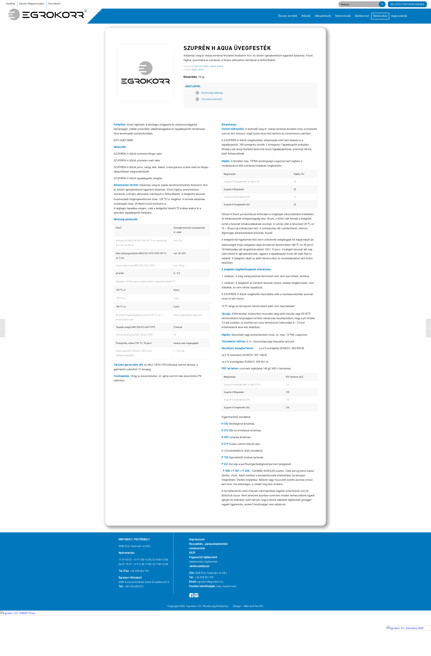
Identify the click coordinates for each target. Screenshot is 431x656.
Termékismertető (211, 99)
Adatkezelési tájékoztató (203, 561)
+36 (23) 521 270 (204, 577)
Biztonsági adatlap (212, 92)
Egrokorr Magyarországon (31, 3)
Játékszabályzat (199, 566)
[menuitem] (288, 16)
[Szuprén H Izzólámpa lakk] (2, 328)
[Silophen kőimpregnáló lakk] (428, 328)
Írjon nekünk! (54, 3)
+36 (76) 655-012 (134, 586)
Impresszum (197, 539)
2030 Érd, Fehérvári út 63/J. (135, 546)
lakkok (201, 69)
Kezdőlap (10, 3)
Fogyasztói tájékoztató (203, 557)
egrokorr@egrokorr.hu (210, 581)
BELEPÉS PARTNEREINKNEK (407, 4)
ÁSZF (192, 552)
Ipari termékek (201, 66)
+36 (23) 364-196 (139, 570)
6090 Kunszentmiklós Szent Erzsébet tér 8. (144, 582)
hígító (194, 69)
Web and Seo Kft (253, 606)
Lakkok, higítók (216, 66)
